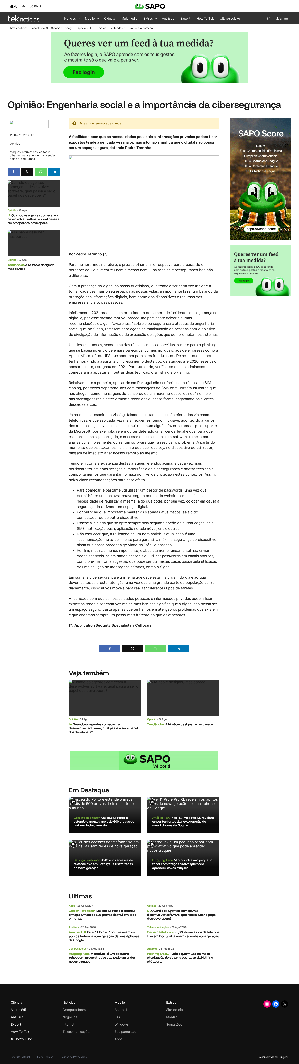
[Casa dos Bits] (29, 122)
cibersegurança (20, 155)
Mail (25, 6)
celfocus (44, 152)
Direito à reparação (141, 28)
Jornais (35, 6)
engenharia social (43, 155)
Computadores (78, 948)
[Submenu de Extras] (156, 18)
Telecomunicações (158, 927)
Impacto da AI (39, 28)
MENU (13, 6)
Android (152, 948)
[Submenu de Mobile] (98, 18)
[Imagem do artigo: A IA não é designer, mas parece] (34, 243)
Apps (72, 905)
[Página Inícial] (23, 18)
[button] (14, 172)
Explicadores (117, 28)
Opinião (101, 28)
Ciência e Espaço (62, 28)
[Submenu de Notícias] (79, 18)
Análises (74, 927)
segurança (28, 158)
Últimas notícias (17, 28)
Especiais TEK (84, 28)
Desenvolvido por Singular (273, 1057)
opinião (14, 158)
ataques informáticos (24, 152)
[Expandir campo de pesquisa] (268, 18)
